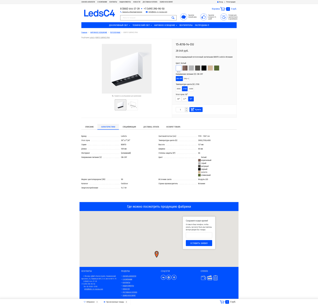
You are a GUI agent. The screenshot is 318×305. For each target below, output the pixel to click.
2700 (185, 89)
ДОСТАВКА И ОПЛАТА (150, 2)
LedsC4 (92, 37)
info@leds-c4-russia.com (158, 12)
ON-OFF (179, 78)
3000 (178, 89)
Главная (84, 32)
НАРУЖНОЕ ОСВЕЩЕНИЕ (164, 25)
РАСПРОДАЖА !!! (202, 25)
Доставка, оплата (151, 127)
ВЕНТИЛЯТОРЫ (186, 25)
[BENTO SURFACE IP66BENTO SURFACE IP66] (127, 68)
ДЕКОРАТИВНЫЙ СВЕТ (118, 25)
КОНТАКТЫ (113, 2)
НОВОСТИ (136, 2)
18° (191, 99)
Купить (198, 109)
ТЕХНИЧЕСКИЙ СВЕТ (141, 25)
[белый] (178, 68)
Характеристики (108, 127)
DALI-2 (186, 78)
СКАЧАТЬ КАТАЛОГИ (88, 2)
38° (178, 99)
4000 (191, 89)
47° (184, 99)
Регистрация (230, 2)
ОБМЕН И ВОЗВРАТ (166, 2)
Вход (221, 2)
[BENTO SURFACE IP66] (120, 105)
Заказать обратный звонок (132, 12)
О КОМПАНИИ (102, 2)
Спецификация (129, 127)
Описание (89, 127)
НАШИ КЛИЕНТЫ (125, 2)
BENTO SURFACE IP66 (102, 37)
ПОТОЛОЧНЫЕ (115, 32)
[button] (157, 254)
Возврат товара (173, 127)
